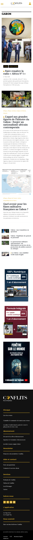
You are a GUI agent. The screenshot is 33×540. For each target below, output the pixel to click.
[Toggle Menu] (2, 4)
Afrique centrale (13, 66)
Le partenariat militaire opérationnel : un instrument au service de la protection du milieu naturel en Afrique (21, 245)
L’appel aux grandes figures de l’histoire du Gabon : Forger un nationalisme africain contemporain (16, 122)
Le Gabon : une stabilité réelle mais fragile (19, 253)
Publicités (5, 538)
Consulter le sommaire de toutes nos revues (16, 420)
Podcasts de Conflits (9, 480)
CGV (11, 536)
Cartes (19, 198)
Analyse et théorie (21, 111)
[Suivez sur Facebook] (4, 502)
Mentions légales (18, 536)
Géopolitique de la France (9, 200)
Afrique (6, 66)
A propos (5, 536)
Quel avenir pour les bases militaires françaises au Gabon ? (15, 206)
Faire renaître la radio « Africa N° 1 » (14, 72)
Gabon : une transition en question (20, 231)
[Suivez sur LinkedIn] (11, 502)
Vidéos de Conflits (8, 483)
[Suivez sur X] (7, 502)
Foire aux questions (9, 465)
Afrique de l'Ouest (12, 198)
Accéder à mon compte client (12, 444)
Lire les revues (7, 415)
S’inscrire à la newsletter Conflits (13, 454)
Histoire (5, 113)
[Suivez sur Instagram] (14, 502)
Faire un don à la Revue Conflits (12, 524)
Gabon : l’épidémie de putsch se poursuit (21, 236)
